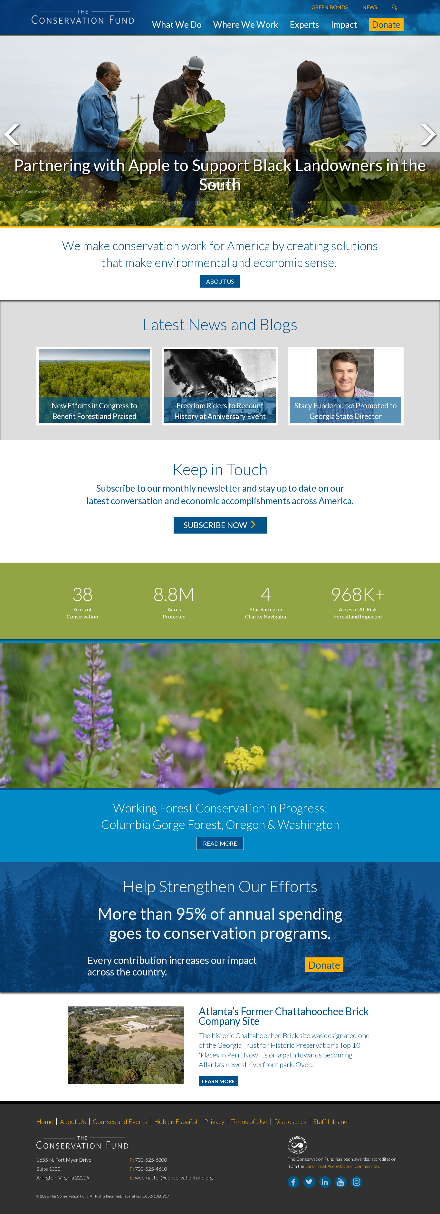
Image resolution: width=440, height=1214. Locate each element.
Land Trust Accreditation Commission (342, 1166)
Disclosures (290, 1121)
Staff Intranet (331, 1121)
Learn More (218, 1081)
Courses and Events (120, 1121)
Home (44, 1121)
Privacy (214, 1121)
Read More (220, 843)
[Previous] (13, 134)
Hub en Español (175, 1121)
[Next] (427, 134)
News (369, 7)
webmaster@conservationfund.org (174, 1177)
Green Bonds (329, 7)
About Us (220, 281)
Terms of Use (249, 1121)
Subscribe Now (216, 525)
